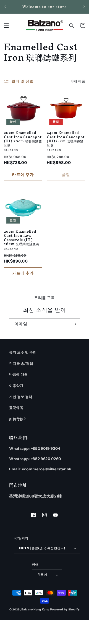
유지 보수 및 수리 (23, 352)
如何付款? (17, 419)
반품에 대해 (18, 374)
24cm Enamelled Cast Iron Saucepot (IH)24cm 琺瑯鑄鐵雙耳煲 (66, 138)
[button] (6, 25)
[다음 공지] (84, 7)
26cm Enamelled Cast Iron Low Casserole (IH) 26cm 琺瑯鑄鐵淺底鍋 (21, 237)
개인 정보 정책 (20, 397)
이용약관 (16, 385)
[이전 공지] (5, 7)
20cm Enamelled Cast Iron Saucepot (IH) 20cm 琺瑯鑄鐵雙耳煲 (23, 138)
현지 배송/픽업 (21, 363)
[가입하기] (74, 324)
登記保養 (16, 408)
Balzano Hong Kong (35, 609)
